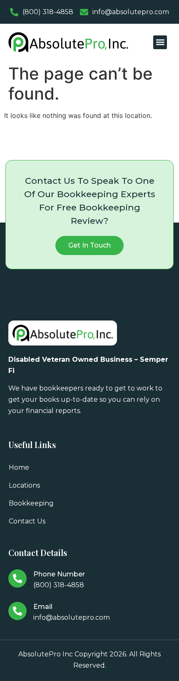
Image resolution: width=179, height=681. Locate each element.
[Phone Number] (17, 578)
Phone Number (59, 574)
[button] (160, 42)
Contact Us (27, 521)
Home (19, 467)
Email (42, 607)
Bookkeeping (31, 503)
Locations (24, 485)
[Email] (17, 611)
